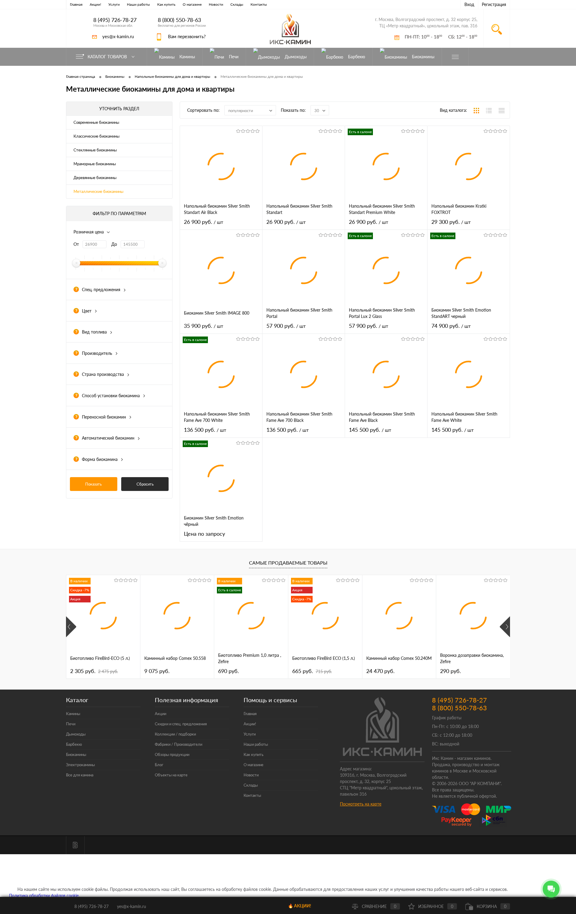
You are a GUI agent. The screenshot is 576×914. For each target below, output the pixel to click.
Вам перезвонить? (187, 36)
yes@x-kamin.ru (118, 36)
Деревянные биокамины (95, 177)
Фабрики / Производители (178, 744)
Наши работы (138, 4)
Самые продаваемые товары (288, 562)
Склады (236, 4)
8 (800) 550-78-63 (179, 20)
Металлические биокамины (98, 191)
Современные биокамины (96, 122)
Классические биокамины (96, 136)
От (76, 244)
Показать (93, 484)
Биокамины (76, 754)
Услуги (114, 4)
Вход (469, 4)
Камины (73, 713)
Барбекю (74, 744)
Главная (76, 4)
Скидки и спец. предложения (181, 723)
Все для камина (79, 774)
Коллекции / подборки (175, 734)
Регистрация (494, 4)
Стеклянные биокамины (95, 150)
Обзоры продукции (172, 754)
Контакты (258, 4)
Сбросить (145, 484)
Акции (160, 713)
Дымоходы (76, 734)
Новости (216, 4)
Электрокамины (80, 764)
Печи (70, 723)
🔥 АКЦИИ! (299, 905)
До (114, 244)
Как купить (166, 4)
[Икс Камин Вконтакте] (75, 845)
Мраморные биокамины (95, 163)
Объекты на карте (171, 774)
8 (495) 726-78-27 (114, 20)
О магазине (192, 4)
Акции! (95, 4)
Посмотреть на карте (360, 803)
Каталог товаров (108, 56)
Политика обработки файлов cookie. (44, 895)
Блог (159, 764)
